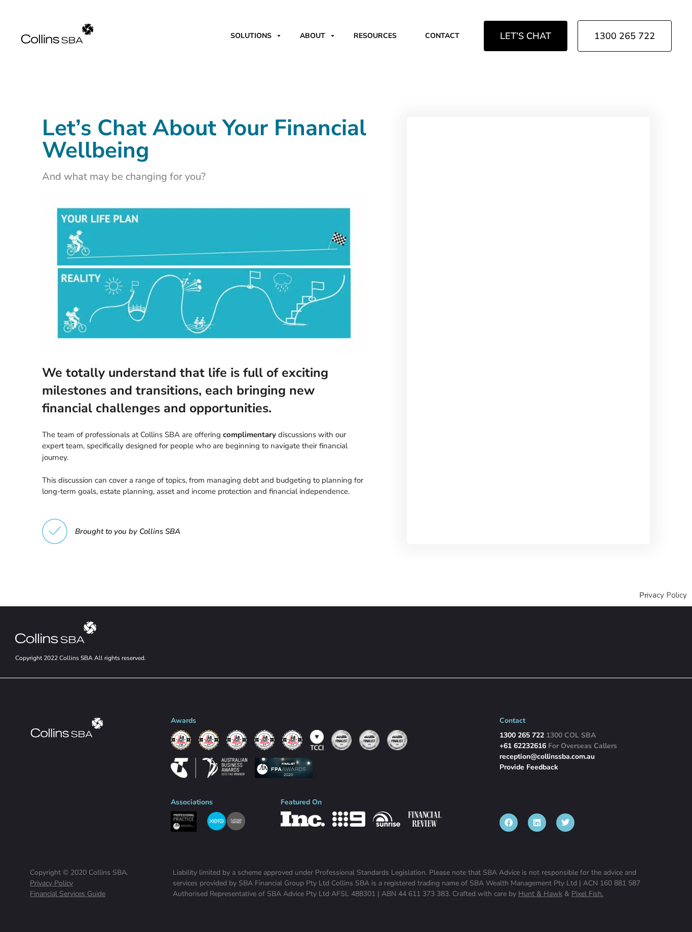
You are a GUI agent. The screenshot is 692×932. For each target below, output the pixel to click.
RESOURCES (375, 36)
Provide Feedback (528, 767)
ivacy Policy (667, 595)
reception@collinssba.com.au (547, 756)
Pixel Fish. (587, 894)
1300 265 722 (624, 36)
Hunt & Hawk (540, 894)
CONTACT (442, 36)
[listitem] (508, 822)
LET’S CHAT (525, 36)
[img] (57, 33)
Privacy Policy (51, 883)
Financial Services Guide (67, 894)
